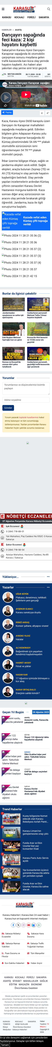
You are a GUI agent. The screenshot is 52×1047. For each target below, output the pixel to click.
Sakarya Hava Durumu (35, 935)
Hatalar (19, 639)
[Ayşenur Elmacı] (7, 610)
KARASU (6, 17)
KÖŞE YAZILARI (21, 1024)
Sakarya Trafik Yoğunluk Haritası (35, 945)
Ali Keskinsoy (23, 648)
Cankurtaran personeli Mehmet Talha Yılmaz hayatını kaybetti (37, 315)
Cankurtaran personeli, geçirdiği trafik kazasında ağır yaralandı (38, 364)
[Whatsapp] (39, 925)
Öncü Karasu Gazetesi (26, 988)
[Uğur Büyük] (7, 597)
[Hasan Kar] (7, 677)
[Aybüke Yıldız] (7, 637)
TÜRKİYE (6, 1024)
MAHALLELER (30, 981)
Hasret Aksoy (23, 663)
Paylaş (9, 112)
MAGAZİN (24, 984)
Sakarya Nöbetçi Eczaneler (11, 935)
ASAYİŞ (18, 30)
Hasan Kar (22, 674)
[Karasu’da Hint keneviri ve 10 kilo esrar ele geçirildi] (38, 328)
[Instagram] (23, 925)
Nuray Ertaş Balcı (26, 689)
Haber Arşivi (36, 963)
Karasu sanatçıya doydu (28, 612)
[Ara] (48, 9)
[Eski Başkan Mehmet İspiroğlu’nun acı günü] (13, 328)
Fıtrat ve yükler (23, 666)
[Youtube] (28, 925)
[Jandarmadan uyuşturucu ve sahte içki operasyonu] (13, 304)
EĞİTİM (13, 984)
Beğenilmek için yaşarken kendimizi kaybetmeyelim (29, 653)
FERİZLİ (31, 17)
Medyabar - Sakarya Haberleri (15, 1030)
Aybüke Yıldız (23, 636)
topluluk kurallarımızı (29, 417)
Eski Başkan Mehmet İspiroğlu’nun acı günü (12, 338)
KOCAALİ (19, 17)
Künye (5, 1027)
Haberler (7, 30)
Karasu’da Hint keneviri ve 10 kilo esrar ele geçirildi (37, 339)
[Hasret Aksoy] (7, 664)
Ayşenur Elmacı (24, 609)
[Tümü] (48, 576)
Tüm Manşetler (37, 953)
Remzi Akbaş (22, 622)
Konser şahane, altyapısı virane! (32, 625)
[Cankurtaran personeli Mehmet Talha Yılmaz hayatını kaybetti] (38, 304)
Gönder (8, 407)
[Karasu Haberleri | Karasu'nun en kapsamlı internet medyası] (26, 9)
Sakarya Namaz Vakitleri (11, 945)
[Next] (33, 925)
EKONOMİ (36, 984)
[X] (18, 925)
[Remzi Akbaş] (7, 624)
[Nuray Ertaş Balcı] (7, 691)
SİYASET (17, 981)
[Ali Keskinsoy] (7, 650)
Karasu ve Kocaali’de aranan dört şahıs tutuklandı (11, 364)
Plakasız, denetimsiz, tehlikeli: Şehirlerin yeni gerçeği (31, 599)
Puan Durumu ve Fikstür (11, 955)
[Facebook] (13, 925)
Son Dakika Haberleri (14, 963)
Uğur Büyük (22, 594)
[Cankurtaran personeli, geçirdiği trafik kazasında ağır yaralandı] (38, 353)
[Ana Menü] (3, 9)
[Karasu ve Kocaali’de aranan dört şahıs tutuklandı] (13, 353)
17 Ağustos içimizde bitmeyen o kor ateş (33, 680)
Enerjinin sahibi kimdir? (28, 693)
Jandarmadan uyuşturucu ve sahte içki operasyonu (13, 315)
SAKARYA (44, 17)
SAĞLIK (44, 981)
